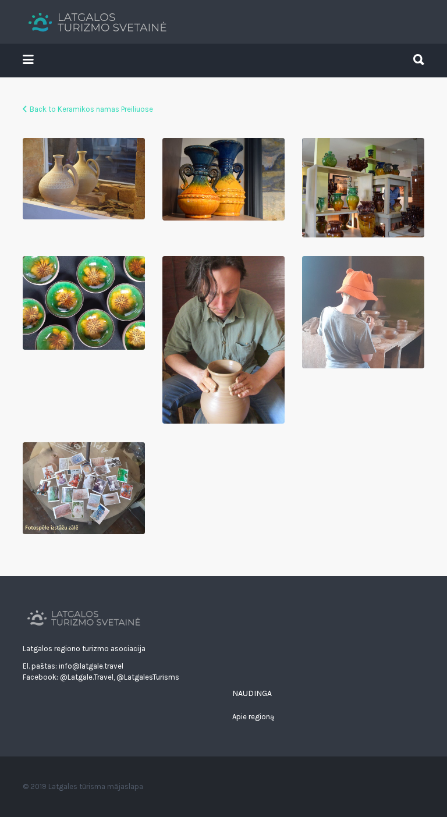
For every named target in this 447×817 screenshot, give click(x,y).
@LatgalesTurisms (147, 677)
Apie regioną (253, 716)
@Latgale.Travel (86, 677)
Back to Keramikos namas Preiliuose (91, 109)
